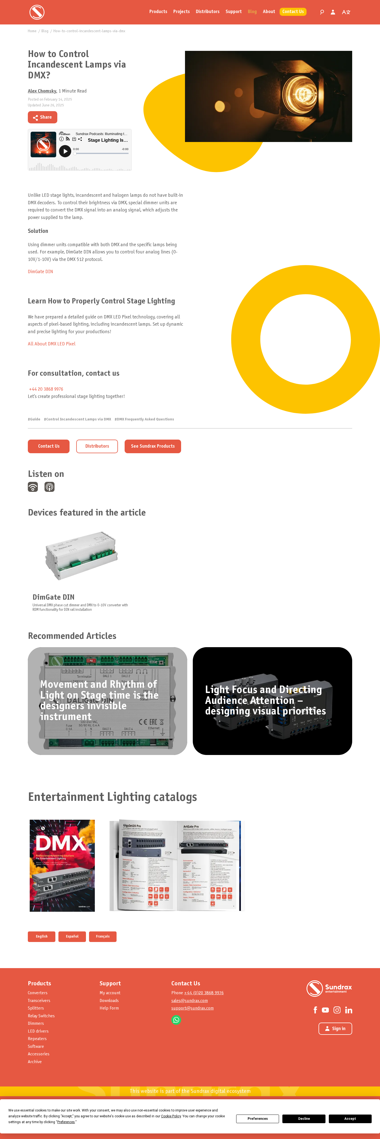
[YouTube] (325, 1009)
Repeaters (37, 1039)
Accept (350, 1119)
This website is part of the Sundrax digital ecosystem (190, 1091)
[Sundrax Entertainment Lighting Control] (37, 12)
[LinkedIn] (348, 1010)
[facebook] (62, 116)
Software (36, 1047)
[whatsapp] (81, 116)
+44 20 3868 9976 (46, 389)
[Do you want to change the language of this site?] (346, 12)
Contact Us (49, 446)
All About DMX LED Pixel (51, 344)
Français (103, 936)
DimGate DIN (40, 272)
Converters (38, 993)
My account (110, 993)
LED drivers (38, 1031)
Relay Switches (41, 1016)
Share (46, 117)
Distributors (97, 446)
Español (72, 936)
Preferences (258, 1119)
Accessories (39, 1054)
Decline (304, 1119)
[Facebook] (315, 1010)
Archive (35, 1062)
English (42, 936)
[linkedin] (72, 116)
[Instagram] (337, 1010)
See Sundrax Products (153, 446)
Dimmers (36, 1023)
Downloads (109, 1001)
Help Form (109, 1008)
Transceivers (39, 1001)
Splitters (36, 1008)
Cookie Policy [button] (171, 1116)
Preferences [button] (66, 1122)
